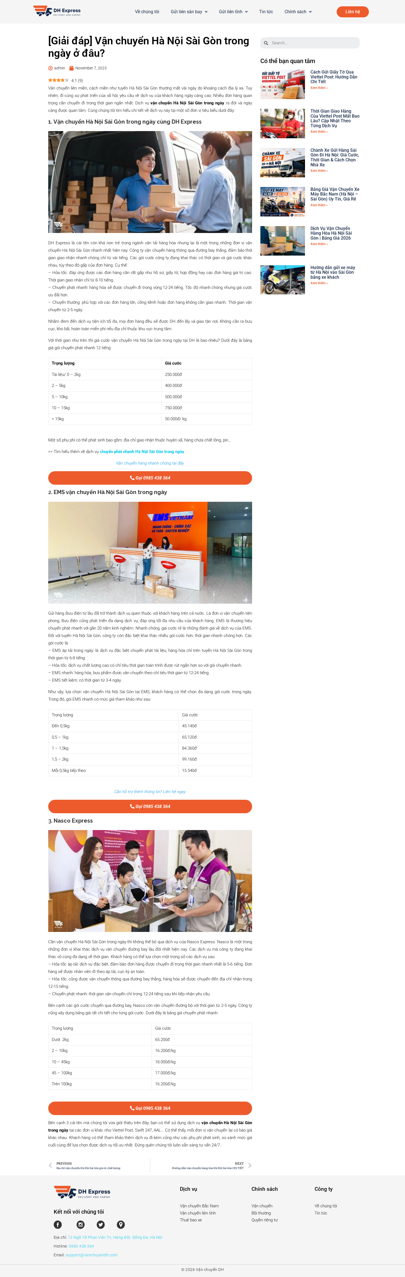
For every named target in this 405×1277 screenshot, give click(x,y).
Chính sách (295, 11)
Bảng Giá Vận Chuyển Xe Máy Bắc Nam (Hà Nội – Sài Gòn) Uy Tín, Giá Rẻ (335, 194)
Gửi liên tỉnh (230, 11)
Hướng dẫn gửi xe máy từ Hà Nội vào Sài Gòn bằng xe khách (332, 272)
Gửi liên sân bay (186, 11)
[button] (189, 12)
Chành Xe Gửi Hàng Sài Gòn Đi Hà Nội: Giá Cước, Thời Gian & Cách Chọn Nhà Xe (334, 157)
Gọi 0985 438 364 (152, 478)
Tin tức (266, 11)
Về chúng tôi (147, 11)
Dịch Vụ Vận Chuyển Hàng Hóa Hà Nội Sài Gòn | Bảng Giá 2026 (331, 233)
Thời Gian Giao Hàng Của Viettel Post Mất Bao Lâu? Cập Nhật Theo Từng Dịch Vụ (335, 118)
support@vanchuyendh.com (92, 1255)
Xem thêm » (319, 88)
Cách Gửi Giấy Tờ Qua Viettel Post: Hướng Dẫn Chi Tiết (333, 76)
